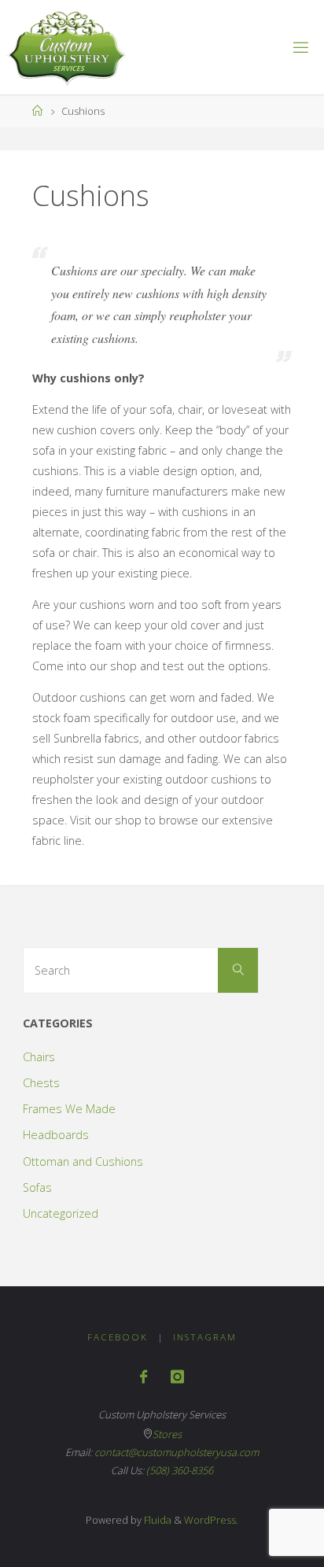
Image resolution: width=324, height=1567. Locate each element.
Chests (41, 1082)
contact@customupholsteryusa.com (176, 1452)
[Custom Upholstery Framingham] (66, 46)
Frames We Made (69, 1108)
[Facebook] (143, 1376)
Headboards (56, 1134)
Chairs (39, 1056)
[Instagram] (177, 1376)
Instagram (205, 1337)
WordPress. (211, 1520)
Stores (167, 1434)
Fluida (156, 1520)
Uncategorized (60, 1213)
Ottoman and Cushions (83, 1161)
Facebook (117, 1337)
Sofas (37, 1187)
